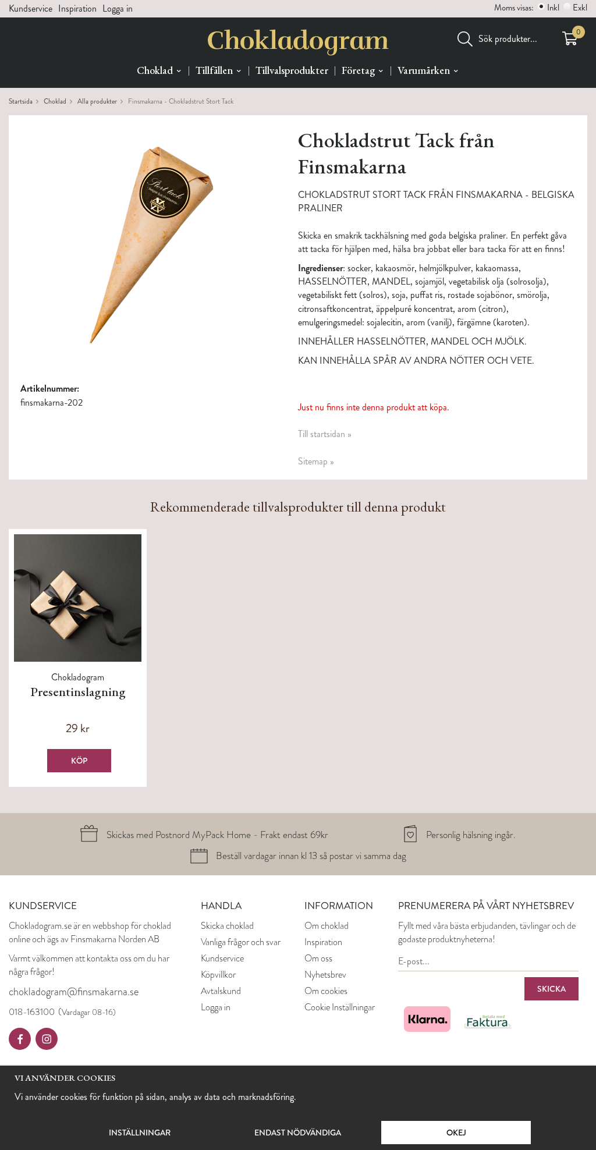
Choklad (155, 70)
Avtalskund (221, 991)
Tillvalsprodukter (292, 70)
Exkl (580, 7)
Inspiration (77, 8)
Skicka (551, 989)
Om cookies (325, 991)
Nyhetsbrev (325, 974)
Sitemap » (316, 461)
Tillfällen (214, 70)
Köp (79, 760)
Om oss (318, 958)
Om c (314, 925)
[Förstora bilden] (145, 243)
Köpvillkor (218, 974)
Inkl (553, 7)
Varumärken (424, 70)
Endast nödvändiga (297, 1132)
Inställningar (140, 1132)
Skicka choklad (227, 925)
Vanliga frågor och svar (241, 942)
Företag (358, 70)
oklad (339, 925)
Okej (456, 1132)
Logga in (117, 8)
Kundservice (30, 8)
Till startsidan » (325, 434)
